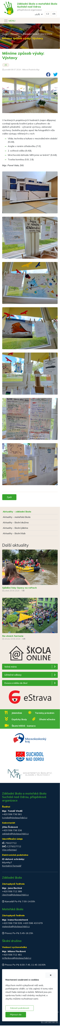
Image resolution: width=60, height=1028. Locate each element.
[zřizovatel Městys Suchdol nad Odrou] (30, 756)
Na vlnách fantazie (12, 636)
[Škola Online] (30, 654)
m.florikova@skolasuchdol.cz (16, 958)
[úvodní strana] (7, 2)
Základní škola (30, 34)
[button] (39, 13)
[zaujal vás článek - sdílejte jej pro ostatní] (47, 75)
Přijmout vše (15, 1014)
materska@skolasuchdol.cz (16, 926)
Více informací (9, 849)
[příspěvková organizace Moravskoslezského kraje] (30, 738)
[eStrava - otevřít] (30, 697)
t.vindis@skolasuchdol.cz (14, 817)
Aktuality (15, 34)
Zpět (9, 497)
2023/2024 (46, 34)
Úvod (5, 34)
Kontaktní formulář (11, 865)
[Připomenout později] (50, 975)
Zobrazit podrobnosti (19, 1008)
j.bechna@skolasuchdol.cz (15, 894)
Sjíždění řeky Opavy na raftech (19, 587)
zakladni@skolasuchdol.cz (15, 833)
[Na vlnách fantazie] (30, 615)
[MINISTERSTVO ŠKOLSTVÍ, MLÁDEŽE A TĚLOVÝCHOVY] (30, 773)
